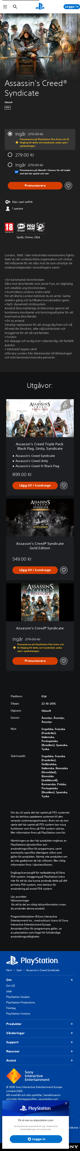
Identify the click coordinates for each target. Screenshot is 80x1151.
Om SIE (10, 986)
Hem (9, 970)
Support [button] (12, 1042)
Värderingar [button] (15, 1033)
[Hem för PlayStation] (40, 7)
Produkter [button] (14, 1024)
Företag (11, 1008)
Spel (19, 970)
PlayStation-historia (18, 1013)
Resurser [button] (13, 1051)
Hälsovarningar (20, 900)
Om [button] (9, 980)
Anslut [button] (11, 1060)
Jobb (9, 991)
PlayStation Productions (20, 1002)
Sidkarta (73, 1127)
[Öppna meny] (5, 6)
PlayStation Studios (18, 997)
